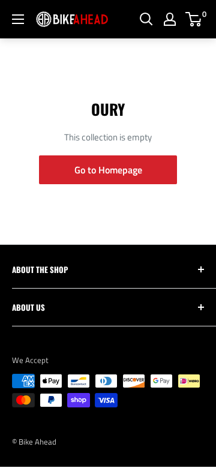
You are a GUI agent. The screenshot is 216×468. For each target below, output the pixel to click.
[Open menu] (18, 19)
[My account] (170, 19)
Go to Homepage (108, 170)
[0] (194, 19)
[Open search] (146, 19)
